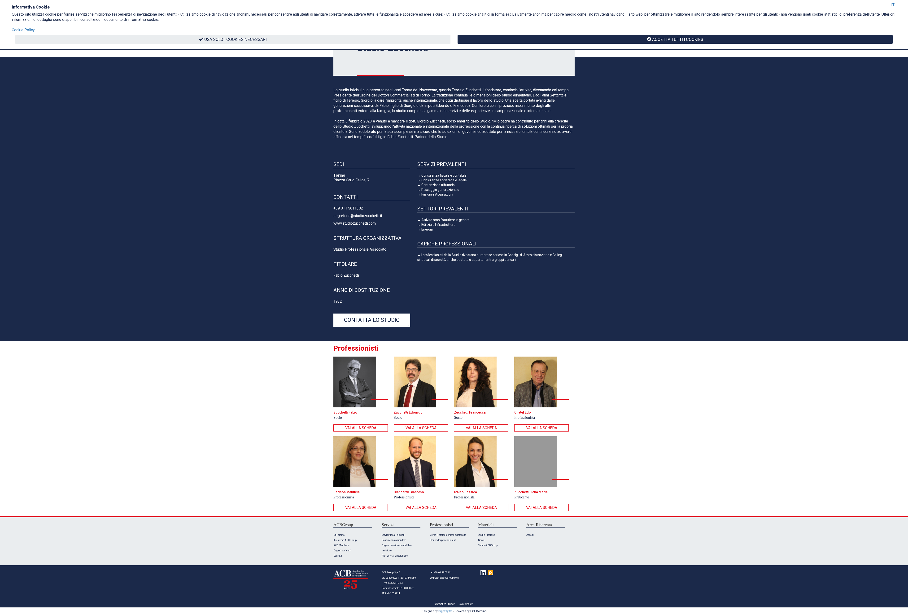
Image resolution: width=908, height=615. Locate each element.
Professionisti (356, 348)
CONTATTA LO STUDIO (372, 320)
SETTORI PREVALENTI (442, 208)
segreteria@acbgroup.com (444, 577)
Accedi (530, 535)
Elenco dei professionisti (443, 540)
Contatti (337, 555)
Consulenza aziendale (394, 540)
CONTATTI (345, 197)
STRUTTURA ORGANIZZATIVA (367, 238)
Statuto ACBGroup (488, 545)
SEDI (338, 164)
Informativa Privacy (444, 604)
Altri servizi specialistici (395, 555)
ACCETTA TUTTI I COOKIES (677, 39)
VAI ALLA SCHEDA (360, 428)
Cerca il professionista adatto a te (448, 535)
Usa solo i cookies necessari (235, 39)
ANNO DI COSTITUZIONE (361, 290)
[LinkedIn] (482, 572)
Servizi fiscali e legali (393, 535)
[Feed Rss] (489, 572)
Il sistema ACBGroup (345, 540)
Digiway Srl (445, 611)
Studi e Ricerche (486, 535)
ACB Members (341, 545)
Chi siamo (339, 535)
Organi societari (342, 550)
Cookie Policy (466, 604)
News (481, 540)
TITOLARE (345, 264)
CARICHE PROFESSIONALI (446, 243)
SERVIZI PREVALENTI (441, 164)
